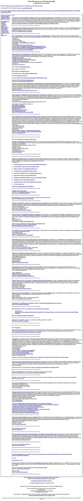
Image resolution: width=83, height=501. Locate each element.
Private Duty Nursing (17, 412)
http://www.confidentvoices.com (22, 71)
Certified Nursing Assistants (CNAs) (20, 406)
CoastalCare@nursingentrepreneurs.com (21, 274)
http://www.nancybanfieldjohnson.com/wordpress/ (32, 48)
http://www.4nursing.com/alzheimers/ (44, 403)
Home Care (16, 168)
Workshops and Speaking (18, 57)
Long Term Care (17, 175)
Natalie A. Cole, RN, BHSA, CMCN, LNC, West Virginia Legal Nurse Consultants (30, 203)
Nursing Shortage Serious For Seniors (20, 329)
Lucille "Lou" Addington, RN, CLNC (20, 158)
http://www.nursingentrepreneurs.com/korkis (22, 31)
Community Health (24, 191)
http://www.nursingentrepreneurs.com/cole (21, 210)
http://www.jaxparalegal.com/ (18, 132)
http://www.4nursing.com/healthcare (51, 404)
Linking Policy (4, 28)
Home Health (43, 303)
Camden (14, 257)
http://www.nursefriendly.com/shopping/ (21, 468)
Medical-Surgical (50, 303)
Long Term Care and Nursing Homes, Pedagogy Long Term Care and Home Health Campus (32, 17)
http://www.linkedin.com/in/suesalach (25, 351)
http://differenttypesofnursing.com (19, 109)
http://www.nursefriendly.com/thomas (20, 321)
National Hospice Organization (19, 428)
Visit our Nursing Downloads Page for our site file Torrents (41, 495)
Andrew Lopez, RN (40, 483)
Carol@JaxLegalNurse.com (18, 130)
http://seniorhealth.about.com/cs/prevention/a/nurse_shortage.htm (26, 332)
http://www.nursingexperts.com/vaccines (32, 182)
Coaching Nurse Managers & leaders (20, 61)
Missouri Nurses (15, 411)
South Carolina (22, 190)
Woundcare (17, 313)
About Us (3, 23)
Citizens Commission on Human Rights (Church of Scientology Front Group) (29, 361)
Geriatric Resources (19, 5)
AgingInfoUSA (15, 338)
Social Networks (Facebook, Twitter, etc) (5, 33)
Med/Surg (64, 312)
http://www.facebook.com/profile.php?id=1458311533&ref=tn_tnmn (32, 77)
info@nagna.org (19, 400)
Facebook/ (25, 357)
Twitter (43, 223)
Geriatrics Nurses (16, 408)
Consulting (26, 312)
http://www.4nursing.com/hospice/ (42, 409)
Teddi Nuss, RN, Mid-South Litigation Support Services (24, 253)
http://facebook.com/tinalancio (18, 107)
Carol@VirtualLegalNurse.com (33, 130)
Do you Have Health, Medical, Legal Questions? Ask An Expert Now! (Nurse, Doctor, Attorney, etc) (27, 10)
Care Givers (20, 357)
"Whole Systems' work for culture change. (21, 58)
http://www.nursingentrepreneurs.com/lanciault (22, 112)
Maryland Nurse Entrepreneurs (42, 308)
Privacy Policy (4, 29)
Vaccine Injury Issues (18, 182)
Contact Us (3, 26)
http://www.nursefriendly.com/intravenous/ (27, 171)
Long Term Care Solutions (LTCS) (20, 382)
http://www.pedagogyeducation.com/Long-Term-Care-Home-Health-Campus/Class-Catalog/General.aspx (35, 23)
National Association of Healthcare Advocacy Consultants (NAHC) (26, 417)
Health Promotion (33, 312)
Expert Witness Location (19, 166)
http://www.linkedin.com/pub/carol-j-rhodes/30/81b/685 (29, 131)
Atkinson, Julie (15, 190)
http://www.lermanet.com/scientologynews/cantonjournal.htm (45, 367)
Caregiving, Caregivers (9, 5)
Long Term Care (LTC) (37, 5)
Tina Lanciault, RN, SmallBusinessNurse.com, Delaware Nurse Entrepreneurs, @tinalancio (32, 94)
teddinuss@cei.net (16, 261)
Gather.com (34, 223)
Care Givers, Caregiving (17, 405)
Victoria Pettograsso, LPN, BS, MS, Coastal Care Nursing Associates (27, 266)
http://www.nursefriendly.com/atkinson (20, 193)
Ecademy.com (23, 223)
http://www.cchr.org (16, 365)
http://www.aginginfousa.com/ (18, 355)
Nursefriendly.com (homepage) (5, 22)
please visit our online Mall (41, 467)
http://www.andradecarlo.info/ (30, 224)
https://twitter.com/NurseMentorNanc (24, 45)
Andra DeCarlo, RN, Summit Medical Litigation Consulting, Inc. (26, 214)
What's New (4, 35)
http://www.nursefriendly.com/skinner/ (20, 304)
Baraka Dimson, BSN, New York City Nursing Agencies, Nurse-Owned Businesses (30, 239)
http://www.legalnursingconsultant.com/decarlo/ (22, 226)
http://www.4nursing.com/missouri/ (27, 411)
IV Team (16, 171)
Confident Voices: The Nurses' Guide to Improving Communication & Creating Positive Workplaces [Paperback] (37, 83)
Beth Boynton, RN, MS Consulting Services (21, 54)
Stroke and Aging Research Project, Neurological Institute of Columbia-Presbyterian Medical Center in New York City (38, 434)
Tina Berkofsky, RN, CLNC (18, 197)
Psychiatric (16, 179)
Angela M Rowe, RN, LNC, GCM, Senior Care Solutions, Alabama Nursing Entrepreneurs (32, 280)
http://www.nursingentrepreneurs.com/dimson (22, 248)
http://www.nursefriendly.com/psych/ (27, 179)
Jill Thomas (14, 319)
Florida (31, 158)
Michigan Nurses (25, 303)
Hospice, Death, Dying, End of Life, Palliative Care (23, 409)
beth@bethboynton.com (25, 66)
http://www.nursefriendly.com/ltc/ (25, 8)
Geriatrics (18, 327)
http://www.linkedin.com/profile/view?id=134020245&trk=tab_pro (31, 47)
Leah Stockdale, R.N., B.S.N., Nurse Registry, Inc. (23, 308)
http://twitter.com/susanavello (22, 352)
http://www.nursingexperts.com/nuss (20, 262)
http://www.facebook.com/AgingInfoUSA (26, 350)
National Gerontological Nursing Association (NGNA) (24, 141)
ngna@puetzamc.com (20, 150)
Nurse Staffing (70, 312)
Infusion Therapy (50, 312)
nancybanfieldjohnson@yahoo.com (27, 42)
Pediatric (76, 312)
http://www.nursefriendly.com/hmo (38, 177)
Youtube (66, 357)
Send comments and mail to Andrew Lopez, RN (41, 480)
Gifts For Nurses (4, 27)
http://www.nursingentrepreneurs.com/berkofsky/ (23, 198)
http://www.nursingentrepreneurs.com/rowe (22, 288)
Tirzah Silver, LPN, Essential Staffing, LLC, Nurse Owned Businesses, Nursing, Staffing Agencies (33, 293)
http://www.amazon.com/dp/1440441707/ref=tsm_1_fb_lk (24, 90)
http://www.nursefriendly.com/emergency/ (37, 164)
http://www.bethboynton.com (27, 80)
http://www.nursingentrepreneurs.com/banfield (22, 49)
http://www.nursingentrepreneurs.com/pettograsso (23, 276)
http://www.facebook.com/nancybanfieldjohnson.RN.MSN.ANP (31, 46)
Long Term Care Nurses (17, 410)
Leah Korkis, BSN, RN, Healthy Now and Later (22, 27)
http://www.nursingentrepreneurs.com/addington (23, 186)
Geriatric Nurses (28, 5)
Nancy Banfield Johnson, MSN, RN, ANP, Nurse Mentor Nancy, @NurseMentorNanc (31, 35)
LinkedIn (39, 223)
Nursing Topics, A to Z (17, 460)
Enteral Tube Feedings (17, 371)
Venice (13, 272)
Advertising (3, 24)
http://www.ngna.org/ (17, 152)
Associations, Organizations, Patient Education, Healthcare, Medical (27, 404)
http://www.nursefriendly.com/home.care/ (28, 168)
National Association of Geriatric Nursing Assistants (23, 391)
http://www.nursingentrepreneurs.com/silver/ (22, 298)
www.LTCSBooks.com (17, 387)
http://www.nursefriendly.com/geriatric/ (29, 408)
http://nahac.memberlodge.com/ (19, 424)
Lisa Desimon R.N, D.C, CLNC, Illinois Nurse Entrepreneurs (25, 230)
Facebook (29, 223)
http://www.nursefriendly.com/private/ (30, 412)
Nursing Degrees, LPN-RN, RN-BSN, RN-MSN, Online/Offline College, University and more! (32, 463)
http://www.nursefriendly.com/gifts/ (20, 472)
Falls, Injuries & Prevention (22, 139)
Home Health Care (41, 312)
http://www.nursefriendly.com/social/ (20, 455)
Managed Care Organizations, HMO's (22, 177)
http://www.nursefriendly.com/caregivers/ (32, 405)
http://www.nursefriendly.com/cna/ (36, 406)
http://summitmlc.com (17, 224)
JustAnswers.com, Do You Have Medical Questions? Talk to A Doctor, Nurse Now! (6, 17)
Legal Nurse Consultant (19, 173)
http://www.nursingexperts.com (32, 166)
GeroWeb (14, 377)
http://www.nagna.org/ (17, 401)
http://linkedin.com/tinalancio (18, 106)
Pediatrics (31, 303)
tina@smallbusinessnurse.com (26, 101)
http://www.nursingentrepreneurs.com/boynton (22, 81)
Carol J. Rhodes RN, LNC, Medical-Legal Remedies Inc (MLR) (26, 116)
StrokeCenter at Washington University (21, 444)
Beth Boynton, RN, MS (22, 75)
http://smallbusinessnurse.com (18, 111)
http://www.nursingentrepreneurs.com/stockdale (22, 315)
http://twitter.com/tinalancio (18, 105)
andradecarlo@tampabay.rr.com (27, 221)
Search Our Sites (5, 30)
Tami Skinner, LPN (16, 303)
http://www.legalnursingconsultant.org (33, 173)
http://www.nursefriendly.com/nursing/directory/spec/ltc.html (41, 478)
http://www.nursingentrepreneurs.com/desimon (22, 235)
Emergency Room (18, 164)
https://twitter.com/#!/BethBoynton (29, 73)
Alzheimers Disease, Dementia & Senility (26, 403)
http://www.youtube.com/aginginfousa (25, 353)
